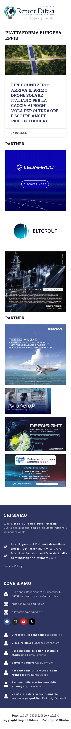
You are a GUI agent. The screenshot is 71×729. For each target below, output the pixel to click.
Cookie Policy (13, 566)
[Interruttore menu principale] (63, 13)
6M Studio (61, 720)
